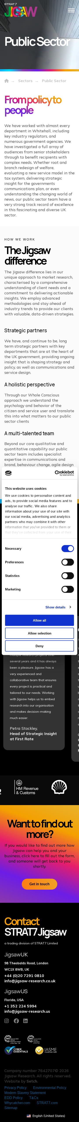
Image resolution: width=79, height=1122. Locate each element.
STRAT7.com (47, 1103)
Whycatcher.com (17, 1103)
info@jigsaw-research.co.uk (30, 980)
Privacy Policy (15, 1088)
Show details (55, 607)
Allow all (39, 620)
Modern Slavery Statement (25, 1093)
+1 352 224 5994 (20, 1006)
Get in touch (39, 884)
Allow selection (39, 633)
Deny (39, 646)
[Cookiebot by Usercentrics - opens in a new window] (56, 473)
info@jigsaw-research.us (27, 1011)
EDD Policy (13, 1098)
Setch (32, 1081)
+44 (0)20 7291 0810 (24, 975)
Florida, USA (14, 1000)
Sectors (25, 80)
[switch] (67, 562)
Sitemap (10, 1108)
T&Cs (33, 1098)
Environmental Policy (49, 1088)
